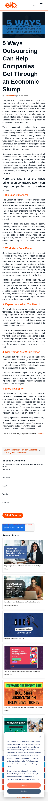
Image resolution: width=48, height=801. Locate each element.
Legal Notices (26, 797)
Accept (24, 785)
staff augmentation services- (16, 452)
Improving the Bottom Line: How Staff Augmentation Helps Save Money (23, 709)
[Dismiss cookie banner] (40, 737)
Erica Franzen (10, 96)
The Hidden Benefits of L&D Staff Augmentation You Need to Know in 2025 (22, 672)
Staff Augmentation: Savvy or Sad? (14, 638)
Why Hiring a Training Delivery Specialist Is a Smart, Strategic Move (22, 567)
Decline (24, 791)
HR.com (40, 433)
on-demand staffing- (30, 450)
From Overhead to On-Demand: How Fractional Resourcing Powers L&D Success (22, 603)
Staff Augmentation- (12, 450)
